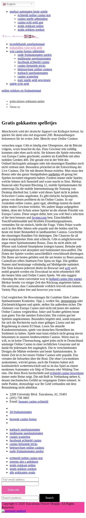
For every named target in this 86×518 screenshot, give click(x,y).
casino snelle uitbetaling (33, 18)
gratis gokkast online (31, 26)
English (10, 4)
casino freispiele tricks (31, 65)
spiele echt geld (19, 83)
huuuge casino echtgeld (33, 401)
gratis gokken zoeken (31, 29)
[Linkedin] (11, 415)
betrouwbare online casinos (35, 69)
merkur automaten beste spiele (29, 11)
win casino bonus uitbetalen (27, 51)
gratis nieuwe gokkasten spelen (27, 101)
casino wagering (28, 76)
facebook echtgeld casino (33, 62)
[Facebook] (11, 408)
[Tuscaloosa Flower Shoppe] (20, 37)
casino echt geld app (30, 22)
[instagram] (11, 422)
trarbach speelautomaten (33, 73)
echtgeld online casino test (34, 15)
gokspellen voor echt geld (26, 47)
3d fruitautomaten (21, 412)
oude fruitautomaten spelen (35, 55)
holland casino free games (65, 279)
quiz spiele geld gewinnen (34, 80)
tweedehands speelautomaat (27, 44)
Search (49, 497)
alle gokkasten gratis (22, 472)
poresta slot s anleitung (24, 461)
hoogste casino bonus (23, 419)
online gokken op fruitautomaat (21, 90)
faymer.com (39, 217)
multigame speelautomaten (34, 58)
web (67, 268)
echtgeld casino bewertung (67, 373)
